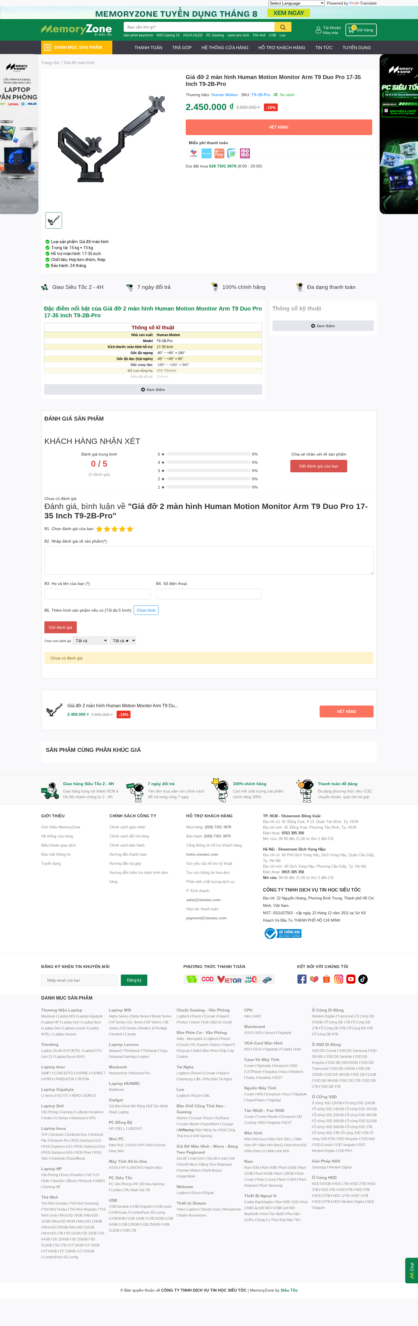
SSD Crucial (323, 1145)
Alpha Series (118, 1016)
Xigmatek (264, 1066)
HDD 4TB (328, 1190)
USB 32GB (155, 1218)
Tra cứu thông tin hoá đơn (207, 872)
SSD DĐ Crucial (324, 1050)
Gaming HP (51, 1187)
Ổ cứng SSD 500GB (329, 1121)
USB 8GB (118, 1218)
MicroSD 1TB (53, 1233)
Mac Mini (117, 1151)
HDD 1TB (341, 1184)
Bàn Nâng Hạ (206, 1130)
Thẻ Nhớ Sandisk (54, 1203)
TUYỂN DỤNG (357, 47)
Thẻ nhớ (259, 35)
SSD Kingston (347, 1139)
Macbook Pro (140, 1073)
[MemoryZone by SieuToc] (76, 30)
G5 (59, 1095)
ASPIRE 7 (98, 1073)
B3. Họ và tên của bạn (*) (67, 583)
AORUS (90, 1095)
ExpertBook (76, 1158)
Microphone (232, 1209)
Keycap (184, 1050)
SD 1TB (60, 1245)
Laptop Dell (51, 1028)
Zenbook (57, 1134)
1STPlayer (254, 1072)
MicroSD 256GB (55, 1227)
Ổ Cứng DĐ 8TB (326, 1034)
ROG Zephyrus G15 (58, 1146)
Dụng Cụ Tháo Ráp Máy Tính (279, 1220)
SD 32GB (89, 1233)
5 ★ (161, 454)
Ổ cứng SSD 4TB (355, 1133)
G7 (66, 1095)
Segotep (270, 1072)
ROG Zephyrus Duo (90, 1146)
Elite (46, 1181)
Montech (296, 1072)
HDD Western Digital (348, 1201)
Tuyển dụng (51, 863)
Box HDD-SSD (287, 1202)
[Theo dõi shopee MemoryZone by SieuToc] (326, 978)
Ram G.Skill (287, 1179)
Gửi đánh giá (60, 627)
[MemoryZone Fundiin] (209, 12)
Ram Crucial (266, 1179)
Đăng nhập (330, 32)
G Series (61, 1118)
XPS (92, 1118)
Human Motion (224, 94)
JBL (198, 1079)
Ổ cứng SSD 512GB (362, 1121)
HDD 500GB (321, 1184)
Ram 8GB (269, 1167)
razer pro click (238, 35)
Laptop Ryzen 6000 (70, 1056)
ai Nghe (226, 1079)
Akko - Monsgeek (189, 1039)
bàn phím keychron (138, 35)
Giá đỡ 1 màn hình (190, 1158)
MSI (149, 1145)
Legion (143, 1056)
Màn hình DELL (280, 1139)
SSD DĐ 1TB (350, 1080)
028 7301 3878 (222, 166)
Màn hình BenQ (271, 1145)
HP (111, 1128)
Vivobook (58, 1158)
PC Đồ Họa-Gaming (149, 1184)
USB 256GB (150, 1224)
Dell (206, 1022)
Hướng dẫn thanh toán (128, 854)
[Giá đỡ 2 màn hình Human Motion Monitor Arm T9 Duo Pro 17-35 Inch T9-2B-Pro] (111, 140)
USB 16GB (136, 1218)
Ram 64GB (264, 1173)
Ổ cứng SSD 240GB (329, 1109)
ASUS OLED (193, 35)
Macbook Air (118, 1073)
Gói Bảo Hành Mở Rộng (127, 1106)
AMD (257, 1016)
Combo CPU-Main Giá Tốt (130, 1190)
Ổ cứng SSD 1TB (359, 1127)
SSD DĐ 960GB (326, 1080)
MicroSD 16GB (71, 1215)
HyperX (223, 1016)
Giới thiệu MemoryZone (60, 827)
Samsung (185, 1079)
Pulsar (183, 1022)
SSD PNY (345, 1151)
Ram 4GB (251, 1167)
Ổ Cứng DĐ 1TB (337, 1022)
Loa (282, 35)
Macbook (48, 1016)
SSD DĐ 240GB (343, 1068)
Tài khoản (332, 27)
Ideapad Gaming (123, 1056)
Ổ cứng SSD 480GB (362, 1115)
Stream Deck (210, 1209)
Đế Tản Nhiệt (158, 1106)
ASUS (131, 1145)
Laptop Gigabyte (90, 1016)
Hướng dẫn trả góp (125, 863)
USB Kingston (142, 1206)
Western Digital (323, 1016)
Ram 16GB (287, 1167)
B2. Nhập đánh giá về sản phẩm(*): (76, 541)
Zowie (195, 1022)
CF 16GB (76, 1245)
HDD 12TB (341, 1195)
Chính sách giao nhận (127, 827)
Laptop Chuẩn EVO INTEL (61, 1050)
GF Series (118, 1022)
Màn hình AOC (296, 1145)
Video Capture (187, 1209)
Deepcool (281, 1066)
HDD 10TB (322, 1195)
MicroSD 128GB (90, 1221)
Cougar (227, 1124)
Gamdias (264, 1077)
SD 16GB (73, 1233)
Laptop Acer (71, 1022)
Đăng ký (134, 980)
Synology (319, 1167)
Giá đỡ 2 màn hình (221, 1158)
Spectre (58, 1181)
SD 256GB (80, 1239)
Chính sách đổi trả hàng (129, 836)
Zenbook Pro (59, 1140)
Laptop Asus (91, 1022)
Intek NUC (116, 1145)
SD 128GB (61, 1239)
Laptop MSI (66, 1016)
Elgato (209, 1193)
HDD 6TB (345, 1190)
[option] (111, 140)
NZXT (278, 1077)
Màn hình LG (255, 1151)
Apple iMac (153, 1167)
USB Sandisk (119, 1206)
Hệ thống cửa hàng (57, 836)
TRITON (83, 1079)
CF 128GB (67, 1251)
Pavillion (77, 1175)
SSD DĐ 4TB (330, 1086)
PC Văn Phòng (120, 1184)
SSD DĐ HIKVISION (343, 1062)
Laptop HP (51, 1022)
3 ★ (161, 470)
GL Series (135, 1022)
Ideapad (115, 1050)
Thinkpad (150, 1050)
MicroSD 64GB (64, 1221)
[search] (282, 27)
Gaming (67, 1112)
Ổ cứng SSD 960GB (329, 1127)
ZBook (71, 1181)
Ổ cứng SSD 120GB (327, 1103)
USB (272, 35)
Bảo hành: (208, 836)
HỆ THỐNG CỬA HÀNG (225, 47)
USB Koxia (119, 1212)
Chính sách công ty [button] (132, 815)
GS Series (128, 1028)
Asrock (160, 1145)
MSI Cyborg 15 (168, 35)
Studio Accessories (192, 1215)
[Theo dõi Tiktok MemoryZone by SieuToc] (363, 978)
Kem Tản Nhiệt (272, 1214)
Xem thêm (155, 389)
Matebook (116, 1089)
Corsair (209, 1016)
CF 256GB (86, 1251)
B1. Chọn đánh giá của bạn (69, 528)
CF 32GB (93, 1245)
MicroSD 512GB (82, 1227)
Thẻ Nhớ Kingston (83, 1209)
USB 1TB (129, 1230)
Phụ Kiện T (212, 1079)
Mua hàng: (208, 827)
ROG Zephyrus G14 (86, 1140)
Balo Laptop (120, 1112)
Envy (64, 1175)
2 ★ (161, 478)
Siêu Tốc (289, 1290)
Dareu (216, 1044)
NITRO (48, 1079)
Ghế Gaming (202, 1136)
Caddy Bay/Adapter (259, 1202)
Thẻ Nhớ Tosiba (55, 1209)
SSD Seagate (345, 1145)
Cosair (249, 1066)
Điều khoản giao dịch (58, 845)
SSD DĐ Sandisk (339, 1056)
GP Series (153, 1022)
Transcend (345, 1016)
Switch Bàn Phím (205, 1050)
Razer (196, 1016)
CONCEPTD (63, 1073)
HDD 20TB (322, 1201)
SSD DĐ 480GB (337, 1074)
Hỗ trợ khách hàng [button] (209, 815)
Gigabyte (284, 1033)
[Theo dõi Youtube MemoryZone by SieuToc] (350, 978)
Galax (250, 1077)
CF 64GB (50, 1251)
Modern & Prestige (153, 1028)
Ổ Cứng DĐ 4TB (360, 1028)
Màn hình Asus (255, 1139)
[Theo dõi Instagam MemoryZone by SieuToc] (338, 978)
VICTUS (93, 1175)
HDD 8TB (362, 1190)
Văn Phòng (49, 1112)
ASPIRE (82, 1073)
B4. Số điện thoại (171, 583)
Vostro (47, 1118)
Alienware (78, 1118)
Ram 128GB (284, 1173)
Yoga (163, 1050)
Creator (130, 1034)
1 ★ (161, 487)
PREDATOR (65, 1079)
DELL (121, 1128)
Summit (116, 1034)
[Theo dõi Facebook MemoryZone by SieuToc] (302, 978)
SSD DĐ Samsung (353, 1050)
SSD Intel (368, 1139)
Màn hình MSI (278, 1151)
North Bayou (212, 1170)
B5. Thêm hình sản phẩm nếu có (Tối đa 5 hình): (100, 610)
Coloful (286, 1049)
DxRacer (222, 1118)
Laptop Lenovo (74, 1028)
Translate (368, 3)
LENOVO (135, 1128)
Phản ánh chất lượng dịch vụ (210, 881)
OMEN (100, 1181)
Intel (247, 1016)
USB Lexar (163, 1206)
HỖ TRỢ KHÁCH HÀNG (281, 47)
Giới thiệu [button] (53, 815)
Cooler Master (188, 1124)
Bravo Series (161, 1016)
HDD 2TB (358, 1184)
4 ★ (161, 462)
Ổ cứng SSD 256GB (329, 1115)
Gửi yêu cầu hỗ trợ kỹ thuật (209, 863)
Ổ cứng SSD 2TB (326, 1133)
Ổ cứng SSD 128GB (360, 1103)
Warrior (182, 1118)
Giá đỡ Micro (188, 1164)
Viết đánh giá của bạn (318, 466)
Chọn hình (146, 610)
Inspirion (96, 1112)
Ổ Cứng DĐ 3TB (333, 1028)
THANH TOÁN (148, 47)
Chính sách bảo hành (126, 845)
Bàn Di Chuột (222, 1022)
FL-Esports (200, 1044)
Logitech (183, 1016)
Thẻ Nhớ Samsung (84, 1203)
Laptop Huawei (64, 1034)
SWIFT (46, 1073)
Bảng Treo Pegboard (216, 1164)
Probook (85, 1181)
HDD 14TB (360, 1195)
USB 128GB (129, 1224)
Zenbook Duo (77, 1134)
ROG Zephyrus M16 (58, 1152)
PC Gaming (215, 35)
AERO (76, 1095)
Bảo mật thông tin (56, 854)
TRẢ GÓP (182, 47)
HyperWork (210, 1124)
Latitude (82, 1112)
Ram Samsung (271, 1185)
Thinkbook (132, 1050)
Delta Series (140, 1016)
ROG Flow (83, 1152)
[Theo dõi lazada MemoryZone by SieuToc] (314, 978)
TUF (44, 1134)
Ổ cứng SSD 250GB (362, 1109)
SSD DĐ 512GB (364, 1074)
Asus (283, 1072)
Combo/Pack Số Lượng (60, 1257)
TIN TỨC (324, 47)
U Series (47, 1095)
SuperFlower (255, 1100)
